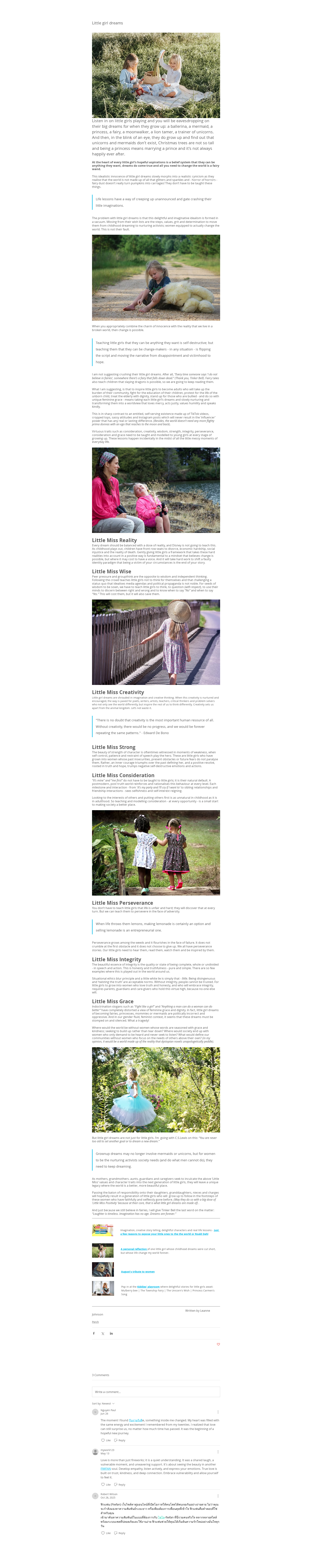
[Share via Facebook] (93, 1333)
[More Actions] (218, 1412)
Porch (95, 1322)
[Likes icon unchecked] (103, 1440)
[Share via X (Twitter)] (102, 1333)
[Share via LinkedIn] (111, 1333)
